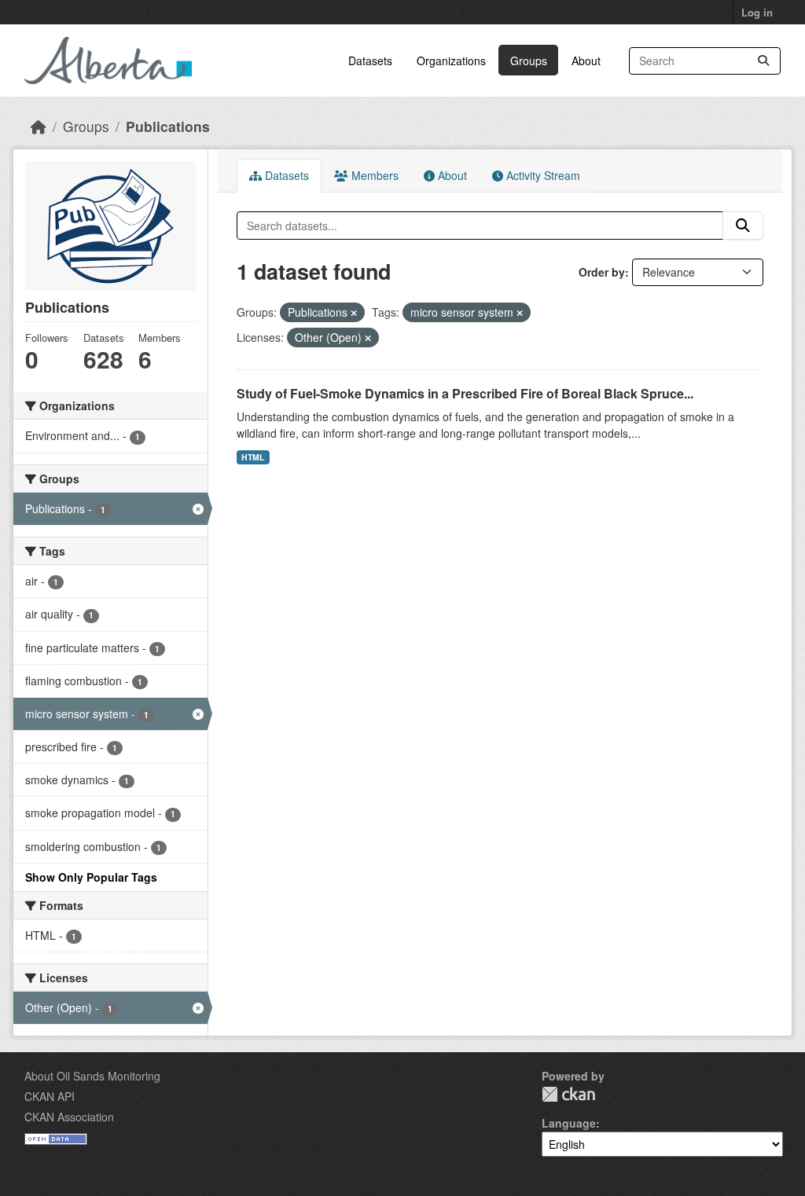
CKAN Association (69, 1116)
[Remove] (354, 312)
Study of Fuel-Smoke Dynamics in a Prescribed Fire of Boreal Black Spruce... (465, 393)
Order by (602, 272)
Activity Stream (541, 175)
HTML (252, 457)
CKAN (568, 1094)
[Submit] (763, 61)
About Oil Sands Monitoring (92, 1076)
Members (373, 175)
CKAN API (49, 1096)
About (586, 60)
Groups (528, 60)
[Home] (38, 126)
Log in (757, 12)
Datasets (370, 60)
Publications (168, 126)
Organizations (451, 60)
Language (569, 1123)
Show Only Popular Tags (91, 877)
